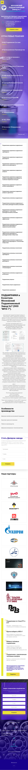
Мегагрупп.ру (14, 762)
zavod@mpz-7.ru (10, 25)
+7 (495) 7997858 (10, 24)
